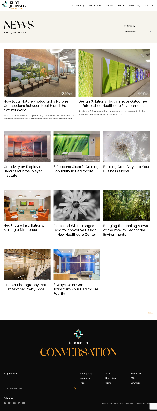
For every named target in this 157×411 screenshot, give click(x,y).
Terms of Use (106, 403)
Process (109, 5)
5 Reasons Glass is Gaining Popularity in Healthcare (76, 168)
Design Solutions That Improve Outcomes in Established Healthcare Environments (113, 103)
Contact (149, 5)
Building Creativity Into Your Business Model (126, 168)
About (121, 5)
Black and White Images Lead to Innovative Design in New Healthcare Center (75, 230)
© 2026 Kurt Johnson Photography (139, 403)
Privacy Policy (119, 403)
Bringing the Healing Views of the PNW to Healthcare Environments (125, 230)
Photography (78, 5)
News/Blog (110, 378)
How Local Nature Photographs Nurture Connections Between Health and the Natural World (36, 105)
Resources (136, 373)
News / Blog (134, 5)
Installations (95, 5)
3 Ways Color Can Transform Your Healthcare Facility (76, 289)
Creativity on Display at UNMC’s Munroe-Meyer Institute (23, 171)
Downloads (136, 383)
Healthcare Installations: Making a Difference (24, 227)
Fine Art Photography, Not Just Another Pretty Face (25, 287)
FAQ (133, 378)
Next (150, 312)
